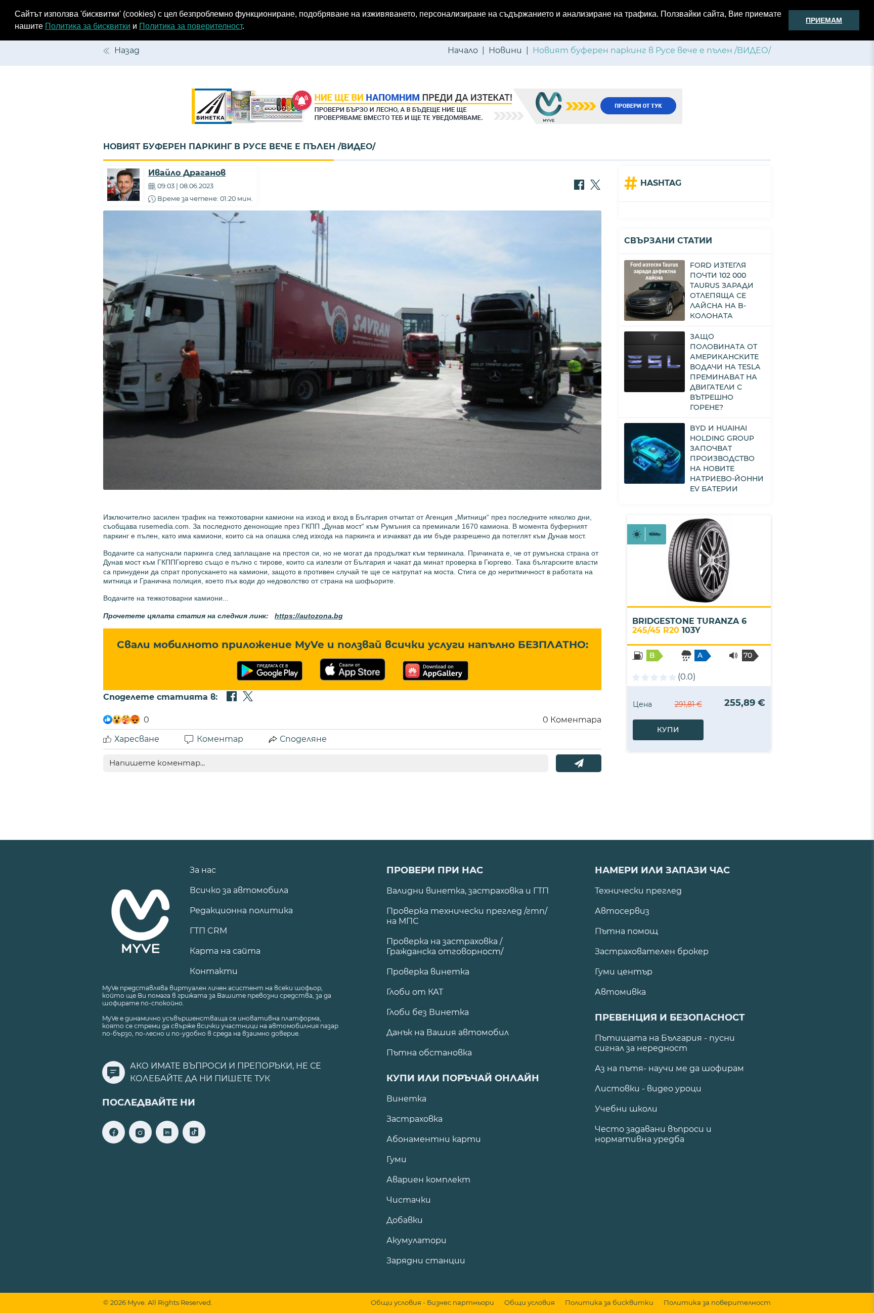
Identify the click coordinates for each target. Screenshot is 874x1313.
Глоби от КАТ (414, 992)
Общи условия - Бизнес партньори (432, 1302)
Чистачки (408, 1200)
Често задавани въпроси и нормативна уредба (653, 1134)
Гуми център (623, 972)
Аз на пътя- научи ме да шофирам (669, 1068)
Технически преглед (638, 891)
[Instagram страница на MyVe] (140, 1141)
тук (262, 1078)
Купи (668, 729)
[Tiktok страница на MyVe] (194, 1141)
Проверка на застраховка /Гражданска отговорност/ (444, 946)
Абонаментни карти (433, 1139)
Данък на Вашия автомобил (447, 1032)
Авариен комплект (428, 1179)
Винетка (406, 1099)
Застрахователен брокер (652, 951)
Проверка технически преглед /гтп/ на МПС (466, 916)
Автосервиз (622, 911)
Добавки (404, 1220)
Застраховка (414, 1119)
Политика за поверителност (190, 26)
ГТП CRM (208, 931)
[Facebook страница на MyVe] (113, 1141)
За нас (203, 870)
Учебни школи (626, 1109)
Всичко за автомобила (239, 890)
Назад (127, 50)
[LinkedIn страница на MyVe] (167, 1141)
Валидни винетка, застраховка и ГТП (467, 891)
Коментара (572, 720)
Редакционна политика (241, 910)
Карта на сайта (225, 951)
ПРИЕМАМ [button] (824, 20)
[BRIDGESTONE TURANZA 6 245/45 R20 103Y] (699, 560)
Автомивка (620, 992)
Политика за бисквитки (87, 26)
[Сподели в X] (595, 186)
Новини (505, 50)
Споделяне (303, 739)
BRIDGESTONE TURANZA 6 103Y (689, 625)
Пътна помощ (626, 931)
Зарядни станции (425, 1260)
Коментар (220, 739)
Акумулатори (416, 1240)
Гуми (396, 1159)
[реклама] (437, 107)
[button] (247, 27)
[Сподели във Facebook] (579, 186)
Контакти (214, 971)
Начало (463, 50)
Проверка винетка (427, 972)
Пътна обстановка (429, 1052)
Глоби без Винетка (427, 1012)
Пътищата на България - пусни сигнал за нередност (665, 1043)
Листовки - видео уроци (648, 1088)
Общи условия (529, 1302)
